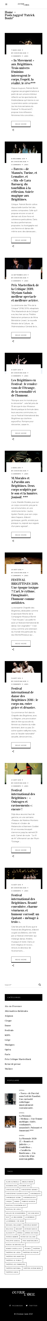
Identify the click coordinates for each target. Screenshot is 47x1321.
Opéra (8, 1049)
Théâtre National (13, 1268)
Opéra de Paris (31, 1233)
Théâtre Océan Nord (32, 1268)
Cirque (8, 1020)
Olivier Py (10, 1233)
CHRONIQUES (35, 1193)
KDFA (7, 1035)
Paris (7, 1054)
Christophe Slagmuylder (17, 1193)
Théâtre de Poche (31, 1252)
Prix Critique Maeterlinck (18, 1059)
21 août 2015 (16, 780)
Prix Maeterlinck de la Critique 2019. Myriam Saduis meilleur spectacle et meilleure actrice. (25, 292)
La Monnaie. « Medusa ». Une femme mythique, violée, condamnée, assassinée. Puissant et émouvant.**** (30, 1123)
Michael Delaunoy (14, 1225)
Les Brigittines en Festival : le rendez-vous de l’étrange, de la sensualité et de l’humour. (24, 387)
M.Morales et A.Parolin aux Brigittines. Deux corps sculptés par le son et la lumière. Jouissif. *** (24, 487)
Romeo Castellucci (14, 1248)
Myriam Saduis (31, 1229)
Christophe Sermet (29, 1189)
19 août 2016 (16, 678)
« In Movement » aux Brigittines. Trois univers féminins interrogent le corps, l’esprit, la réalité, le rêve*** (23, 71)
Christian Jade (20, 53)
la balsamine (17, 1217)
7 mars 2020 (16, 50)
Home (9, 12)
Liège (7, 1040)
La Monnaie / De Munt (15, 1221)
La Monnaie (30, 1217)
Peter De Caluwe (28, 1237)
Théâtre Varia (12, 1272)
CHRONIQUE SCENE (13, 1197)
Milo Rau (10, 1229)
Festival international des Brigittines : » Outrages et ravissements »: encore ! (23, 799)
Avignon (9, 1015)
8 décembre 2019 (18, 159)
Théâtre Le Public (14, 1260)
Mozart (19, 1229)
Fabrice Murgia (28, 1201)
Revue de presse (13, 1064)
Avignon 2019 (24, 1186)
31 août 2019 (16, 370)
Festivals (9, 1030)
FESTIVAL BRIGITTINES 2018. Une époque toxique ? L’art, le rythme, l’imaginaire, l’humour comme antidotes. (25, 591)
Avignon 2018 (11, 1186)
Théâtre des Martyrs (15, 1256)
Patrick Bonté (12, 1237)
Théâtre (9, 1068)
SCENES (28, 1248)
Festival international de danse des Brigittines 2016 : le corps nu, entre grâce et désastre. (24, 698)
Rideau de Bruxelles (15, 1244)
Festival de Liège (13, 1209)
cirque (9, 1201)
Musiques (9, 1044)
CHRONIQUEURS (29, 1197)
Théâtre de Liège (13, 1252)
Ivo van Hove (33, 1213)
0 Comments (16, 56)
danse (17, 1201)
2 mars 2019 (16, 468)
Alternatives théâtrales (16, 1011)
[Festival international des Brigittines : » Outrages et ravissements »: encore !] (23, 773)
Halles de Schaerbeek (16, 1213)
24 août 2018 (16, 569)
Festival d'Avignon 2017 (16, 1205)
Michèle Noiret (30, 1225)
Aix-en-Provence (13, 1006)
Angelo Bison (27, 1182)
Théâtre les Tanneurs (15, 1264)
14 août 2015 (16, 885)
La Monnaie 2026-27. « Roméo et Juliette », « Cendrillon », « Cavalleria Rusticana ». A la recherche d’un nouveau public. (28, 1148)
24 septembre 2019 (19, 275)
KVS (7, 1217)
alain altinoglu (13, 1182)
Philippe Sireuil (13, 1241)
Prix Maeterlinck (30, 1241)
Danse (8, 1025)
